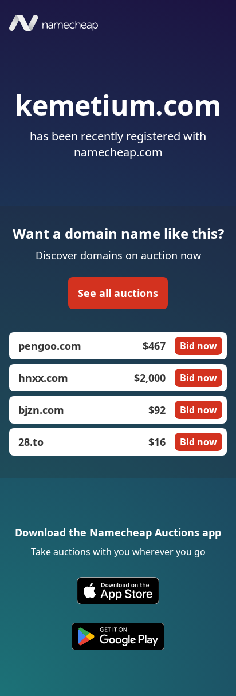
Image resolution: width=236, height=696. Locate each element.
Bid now (198, 345)
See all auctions (118, 293)
